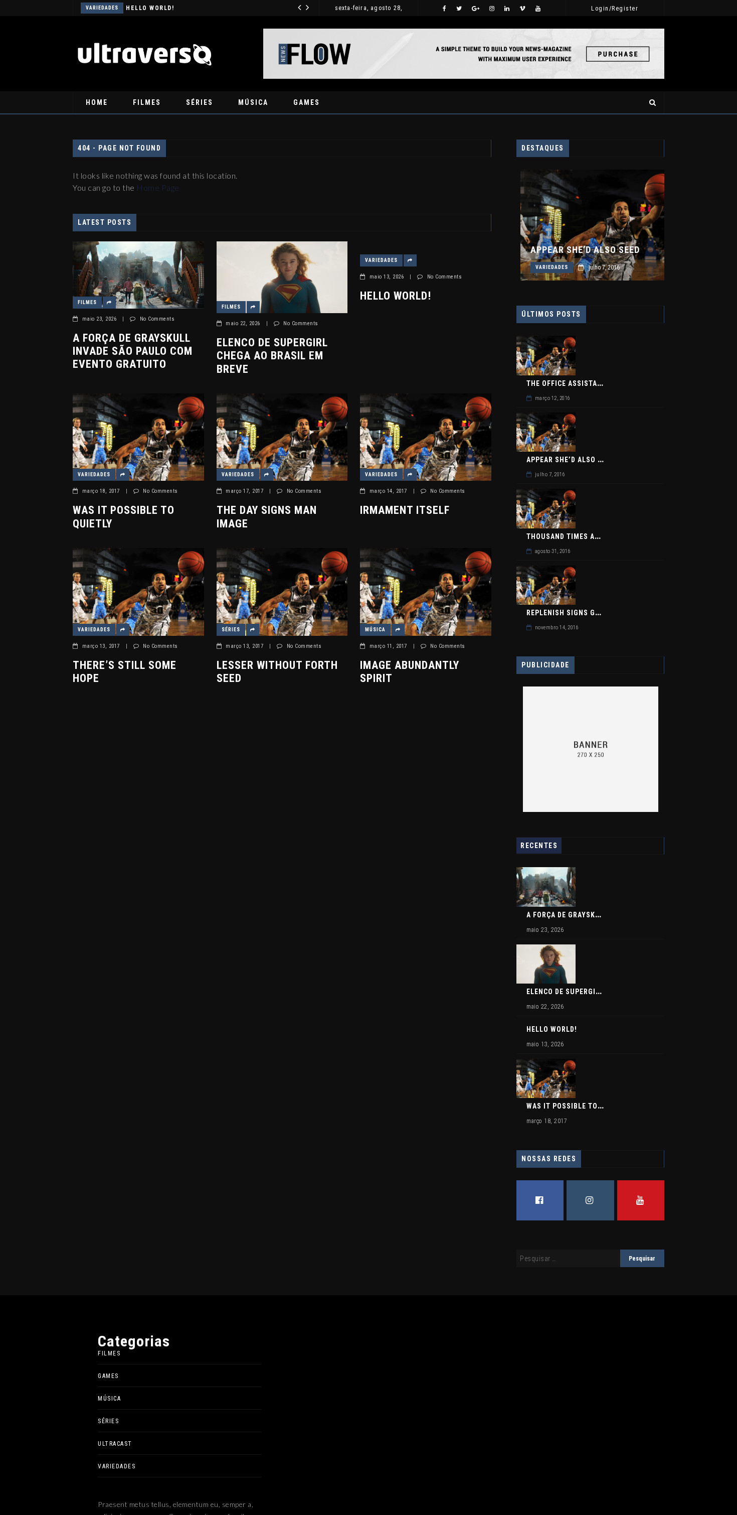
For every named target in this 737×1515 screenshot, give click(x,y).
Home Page (157, 187)
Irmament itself (405, 510)
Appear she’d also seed (581, 250)
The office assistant (566, 383)
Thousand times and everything (588, 536)
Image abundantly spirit (409, 671)
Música (253, 102)
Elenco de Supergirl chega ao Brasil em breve (272, 355)
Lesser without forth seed (277, 671)
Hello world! (395, 296)
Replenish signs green (569, 613)
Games (306, 102)
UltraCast (115, 1443)
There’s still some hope (124, 671)
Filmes (147, 102)
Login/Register (614, 8)
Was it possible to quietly (204, 8)
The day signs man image (267, 516)
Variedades (131, 8)
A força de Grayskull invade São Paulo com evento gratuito (133, 351)
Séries (199, 102)
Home (97, 102)
